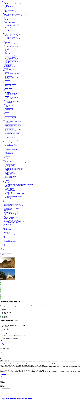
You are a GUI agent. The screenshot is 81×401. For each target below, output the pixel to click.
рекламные (4, 237)
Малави (3, 81)
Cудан (6, 119)
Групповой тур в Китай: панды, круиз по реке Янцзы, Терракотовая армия (12, 204)
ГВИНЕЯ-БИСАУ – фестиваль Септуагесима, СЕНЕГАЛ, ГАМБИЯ (12, 34)
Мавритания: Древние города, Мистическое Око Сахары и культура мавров (13, 73)
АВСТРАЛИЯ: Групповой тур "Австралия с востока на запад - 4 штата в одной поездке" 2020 (14, 205)
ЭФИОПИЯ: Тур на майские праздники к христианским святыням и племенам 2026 (14, 174)
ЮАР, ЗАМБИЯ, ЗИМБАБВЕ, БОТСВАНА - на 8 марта (11, 190)
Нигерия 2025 (6, 106)
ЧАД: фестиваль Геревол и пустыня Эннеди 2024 (10, 144)
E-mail (1, 376)
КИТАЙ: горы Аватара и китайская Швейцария (9, 210)
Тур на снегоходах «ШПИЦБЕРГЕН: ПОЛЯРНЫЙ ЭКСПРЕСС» (11, 222)
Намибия (4, 90)
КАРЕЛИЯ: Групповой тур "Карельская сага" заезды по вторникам (11, 208)
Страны (2, 1)
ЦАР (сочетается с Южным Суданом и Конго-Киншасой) (11, 149)
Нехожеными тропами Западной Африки (9, 69)
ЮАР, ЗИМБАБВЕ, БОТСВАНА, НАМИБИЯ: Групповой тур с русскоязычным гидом (14, 193)
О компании (3, 200)
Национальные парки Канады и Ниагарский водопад (10, 241)
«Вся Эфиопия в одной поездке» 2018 (9, 161)
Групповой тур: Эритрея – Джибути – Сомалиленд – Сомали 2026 (12, 38)
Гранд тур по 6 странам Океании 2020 (8, 229)
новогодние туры (5, 228)
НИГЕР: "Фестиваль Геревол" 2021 (9, 102)
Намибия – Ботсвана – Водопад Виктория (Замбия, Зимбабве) (12, 97)
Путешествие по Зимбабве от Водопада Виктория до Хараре (11, 46)
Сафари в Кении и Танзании (8, 62)
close (0, 349)
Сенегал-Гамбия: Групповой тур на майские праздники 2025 (11, 117)
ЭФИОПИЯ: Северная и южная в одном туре (10, 172)
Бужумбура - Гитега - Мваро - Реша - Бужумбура (10, 22)
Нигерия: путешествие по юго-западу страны (10, 109)
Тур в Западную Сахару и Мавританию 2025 (10, 43)
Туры (4, 2)
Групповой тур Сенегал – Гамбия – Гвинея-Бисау (10, 116)
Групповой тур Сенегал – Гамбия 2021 (9, 115)
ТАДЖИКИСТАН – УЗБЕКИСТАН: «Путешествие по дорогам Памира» (12, 218)
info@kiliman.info (2, 247)
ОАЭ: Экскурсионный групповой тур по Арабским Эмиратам (11, 214)
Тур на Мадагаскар (7, 78)
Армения (5, 245)
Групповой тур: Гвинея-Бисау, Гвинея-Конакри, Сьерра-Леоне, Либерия (13, 35)
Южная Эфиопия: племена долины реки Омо (10, 177)
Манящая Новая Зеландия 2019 (7, 240)
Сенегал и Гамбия (7, 30)
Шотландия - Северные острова (7, 224)
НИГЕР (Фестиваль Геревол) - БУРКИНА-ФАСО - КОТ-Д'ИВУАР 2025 (13, 101)
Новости (2, 345)
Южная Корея (5, 235)
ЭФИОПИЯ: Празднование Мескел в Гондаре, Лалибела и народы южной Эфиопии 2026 (15, 171)
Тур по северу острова (7, 80)
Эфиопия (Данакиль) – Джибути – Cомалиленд (10, 175)
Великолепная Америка (6, 206)
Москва (1, 340)
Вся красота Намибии (7, 92)
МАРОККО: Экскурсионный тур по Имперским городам (11, 87)
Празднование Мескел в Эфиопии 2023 (9, 165)
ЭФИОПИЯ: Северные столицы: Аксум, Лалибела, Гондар (11, 173)
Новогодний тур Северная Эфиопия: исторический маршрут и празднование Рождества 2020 (15, 162)
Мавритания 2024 (7, 72)
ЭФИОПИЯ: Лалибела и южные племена (9, 170)
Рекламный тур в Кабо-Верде (8, 48)
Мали (3, 82)
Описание (3, 254)
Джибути (4, 36)
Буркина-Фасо (6, 19)
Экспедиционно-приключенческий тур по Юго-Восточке (10, 234)
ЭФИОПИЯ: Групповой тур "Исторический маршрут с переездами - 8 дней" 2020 (14, 168)
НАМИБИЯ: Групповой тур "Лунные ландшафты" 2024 (11, 94)
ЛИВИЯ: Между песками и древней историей (9, 212)
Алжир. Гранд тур (7, 5)
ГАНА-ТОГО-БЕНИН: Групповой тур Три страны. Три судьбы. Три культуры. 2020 (13, 15)
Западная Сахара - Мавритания (8, 42)
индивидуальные (4, 226)
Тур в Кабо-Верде (7, 49)
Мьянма (5, 231)
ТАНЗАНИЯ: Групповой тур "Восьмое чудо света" (10, 127)
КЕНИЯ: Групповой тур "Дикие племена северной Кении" (11, 58)
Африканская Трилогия (7, 182)
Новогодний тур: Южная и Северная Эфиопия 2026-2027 (11, 164)
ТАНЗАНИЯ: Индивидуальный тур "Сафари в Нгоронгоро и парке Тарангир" (13, 131)
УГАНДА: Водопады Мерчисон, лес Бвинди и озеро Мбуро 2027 (12, 140)
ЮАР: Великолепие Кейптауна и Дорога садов (10, 197)
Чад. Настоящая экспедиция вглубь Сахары (10, 147)
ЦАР (3, 148)
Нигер (3, 99)
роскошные (4, 238)
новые (3, 230)
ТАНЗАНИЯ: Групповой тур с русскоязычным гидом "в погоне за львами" (13, 129)
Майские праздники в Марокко (8, 88)
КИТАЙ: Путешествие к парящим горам (8, 209)
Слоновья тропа (7, 63)
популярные (4, 236)
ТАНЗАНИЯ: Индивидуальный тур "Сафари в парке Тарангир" (12, 133)
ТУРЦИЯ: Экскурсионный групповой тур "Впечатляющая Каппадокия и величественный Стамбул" (15, 221)
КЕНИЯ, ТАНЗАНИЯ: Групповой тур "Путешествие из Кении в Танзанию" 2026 (14, 125)
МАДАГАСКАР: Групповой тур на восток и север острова (11, 77)
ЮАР (3, 181)
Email (1, 353)
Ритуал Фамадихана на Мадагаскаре (9, 75)
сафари (3, 243)
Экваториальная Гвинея (7, 156)
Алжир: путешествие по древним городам (9, 6)
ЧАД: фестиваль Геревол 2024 (8, 142)
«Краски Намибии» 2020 (8, 91)
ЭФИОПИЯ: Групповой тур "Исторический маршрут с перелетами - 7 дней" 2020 (14, 169)
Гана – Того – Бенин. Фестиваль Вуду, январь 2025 (10, 32)
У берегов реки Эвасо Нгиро (8, 64)
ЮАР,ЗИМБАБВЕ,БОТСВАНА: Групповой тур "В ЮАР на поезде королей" (13, 196)
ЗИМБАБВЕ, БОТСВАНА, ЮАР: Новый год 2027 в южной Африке (12, 186)
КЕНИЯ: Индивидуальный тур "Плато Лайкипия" (10, 60)
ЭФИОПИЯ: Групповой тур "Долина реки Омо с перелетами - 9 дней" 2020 (13, 167)
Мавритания (4, 70)
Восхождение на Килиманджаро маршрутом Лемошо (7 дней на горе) (12, 123)
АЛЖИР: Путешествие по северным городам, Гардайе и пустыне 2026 (13, 3)
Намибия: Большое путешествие (8, 98)
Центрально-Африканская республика (9, 152)
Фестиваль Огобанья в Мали (8, 85)
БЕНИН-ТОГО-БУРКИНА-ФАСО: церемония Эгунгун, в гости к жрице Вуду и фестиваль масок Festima (15, 14)
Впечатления (3, 344)
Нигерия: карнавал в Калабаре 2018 (9, 107)
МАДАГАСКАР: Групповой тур (8, 76)
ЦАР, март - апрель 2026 (8, 151)
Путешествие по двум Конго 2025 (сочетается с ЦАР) (10, 66)
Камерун (5, 50)
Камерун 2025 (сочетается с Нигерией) (8, 53)
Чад (3, 141)
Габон (6, 26)
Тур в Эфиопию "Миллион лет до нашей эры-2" (10, 166)
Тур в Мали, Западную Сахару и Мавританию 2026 (10, 84)
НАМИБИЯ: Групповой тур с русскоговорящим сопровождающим (12, 95)
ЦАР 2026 (6, 150)
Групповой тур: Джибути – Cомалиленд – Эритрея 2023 (11, 37)
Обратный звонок (2, 249)
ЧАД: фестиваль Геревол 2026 (8, 143)
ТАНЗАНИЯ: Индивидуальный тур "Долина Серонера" (11, 130)
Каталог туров (3, 202)
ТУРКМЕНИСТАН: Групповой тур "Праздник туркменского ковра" (11, 220)
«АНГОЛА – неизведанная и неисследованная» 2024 (11, 10)
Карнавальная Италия (6, 233)
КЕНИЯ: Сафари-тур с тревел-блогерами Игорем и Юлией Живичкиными (13, 61)
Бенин (3, 13)
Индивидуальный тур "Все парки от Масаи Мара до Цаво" (11, 56)
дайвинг (4, 225)
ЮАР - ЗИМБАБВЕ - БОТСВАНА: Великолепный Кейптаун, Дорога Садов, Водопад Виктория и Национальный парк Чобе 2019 (19, 184)
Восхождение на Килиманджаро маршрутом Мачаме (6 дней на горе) (12, 124)
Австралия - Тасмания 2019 (7, 239)
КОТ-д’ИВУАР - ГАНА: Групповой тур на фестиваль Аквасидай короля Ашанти (12, 67)
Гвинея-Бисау (4, 33)
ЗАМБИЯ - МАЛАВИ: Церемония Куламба (8, 40)
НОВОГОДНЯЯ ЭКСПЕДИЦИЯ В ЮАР (9, 188)
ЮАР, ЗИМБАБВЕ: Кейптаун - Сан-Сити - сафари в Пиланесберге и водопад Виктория (14, 194)
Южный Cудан (7, 180)
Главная (1, 252)
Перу (4, 216)
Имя (1, 352)
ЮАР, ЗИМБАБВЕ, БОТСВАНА (8, 192)
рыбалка (4, 242)
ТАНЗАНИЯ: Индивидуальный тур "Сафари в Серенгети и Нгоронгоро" (13, 132)
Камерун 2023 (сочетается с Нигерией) (8, 52)
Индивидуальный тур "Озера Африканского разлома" (11, 57)
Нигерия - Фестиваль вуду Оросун (9, 105)
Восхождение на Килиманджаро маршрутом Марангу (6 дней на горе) (13, 121)
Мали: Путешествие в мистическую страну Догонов (11, 83)
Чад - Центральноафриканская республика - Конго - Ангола (11, 145)
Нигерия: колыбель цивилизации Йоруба (9, 108)
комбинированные (5, 227)
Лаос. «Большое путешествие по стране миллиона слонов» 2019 (11, 213)
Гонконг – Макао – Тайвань (7, 232)
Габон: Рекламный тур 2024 (8, 27)
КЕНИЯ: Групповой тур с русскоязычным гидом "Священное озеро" (12, 59)
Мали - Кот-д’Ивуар (6, 68)
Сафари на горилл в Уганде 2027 (8, 139)
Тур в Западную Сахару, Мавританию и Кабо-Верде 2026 (11, 44)
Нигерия (4, 103)
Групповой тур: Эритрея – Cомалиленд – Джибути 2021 (11, 158)
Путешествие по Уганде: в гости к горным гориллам (11, 138)
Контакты (3, 246)
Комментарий (2, 355)
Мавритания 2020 (7, 71)
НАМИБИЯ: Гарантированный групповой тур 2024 (11, 93)
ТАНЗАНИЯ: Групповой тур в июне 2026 (9, 128)
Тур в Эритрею (7, 159)
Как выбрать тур (4, 201)
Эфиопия (4, 160)
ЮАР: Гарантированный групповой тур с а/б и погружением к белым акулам (13, 198)
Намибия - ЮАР (7, 96)
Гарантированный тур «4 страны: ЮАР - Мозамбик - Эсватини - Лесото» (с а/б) (14, 185)
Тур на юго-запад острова (8, 79)
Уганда (3, 135)
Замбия (3, 39)
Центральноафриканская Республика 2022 (9, 153)
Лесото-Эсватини (7, 112)
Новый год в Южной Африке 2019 (9, 189)
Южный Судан (4, 178)
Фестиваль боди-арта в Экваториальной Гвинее (10, 155)
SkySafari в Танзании (7, 122)
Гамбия (3, 29)
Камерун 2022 (5, 51)
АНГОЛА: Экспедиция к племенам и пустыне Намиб (11, 11)
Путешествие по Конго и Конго (7, 65)
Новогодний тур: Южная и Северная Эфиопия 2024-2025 (11, 163)
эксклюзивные (4, 244)
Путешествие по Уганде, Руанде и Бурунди (10, 137)
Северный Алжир (7, 7)
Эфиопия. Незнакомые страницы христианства (10, 176)
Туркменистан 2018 (6, 223)
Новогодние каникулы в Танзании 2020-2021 (10, 126)
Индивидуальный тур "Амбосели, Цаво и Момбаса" (11, 55)
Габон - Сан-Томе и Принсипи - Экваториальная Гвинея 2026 (12, 25)
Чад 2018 (6, 146)
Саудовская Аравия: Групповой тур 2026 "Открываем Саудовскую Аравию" (12, 217)
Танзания (4, 120)
